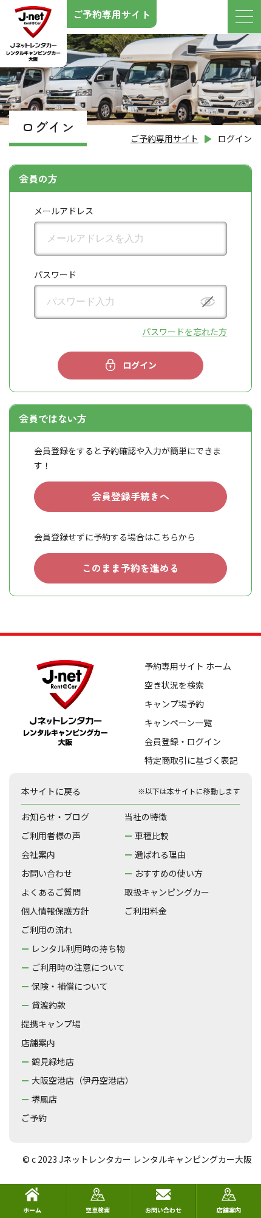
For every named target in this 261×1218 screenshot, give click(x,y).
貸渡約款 (49, 1005)
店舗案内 (38, 1042)
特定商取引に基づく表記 (191, 760)
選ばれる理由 (160, 854)
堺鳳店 (44, 1099)
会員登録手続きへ (130, 496)
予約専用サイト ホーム (187, 666)
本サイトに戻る (51, 791)
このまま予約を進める (130, 567)
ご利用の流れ (46, 930)
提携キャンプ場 (51, 1024)
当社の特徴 (145, 817)
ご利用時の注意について (78, 967)
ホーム (32, 1209)
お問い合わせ (46, 873)
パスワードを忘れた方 (184, 331)
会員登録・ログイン (182, 741)
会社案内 (38, 854)
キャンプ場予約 (174, 704)
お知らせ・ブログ (55, 817)
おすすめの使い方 (169, 873)
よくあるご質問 (51, 892)
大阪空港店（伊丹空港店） (83, 1080)
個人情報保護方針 (55, 911)
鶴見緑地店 (53, 1061)
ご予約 (34, 1118)
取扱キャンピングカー (166, 892)
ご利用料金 (145, 911)
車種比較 (152, 835)
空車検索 (98, 1209)
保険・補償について (70, 986)
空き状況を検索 (174, 685)
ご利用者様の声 (51, 835)
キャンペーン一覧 (178, 722)
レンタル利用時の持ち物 (78, 948)
